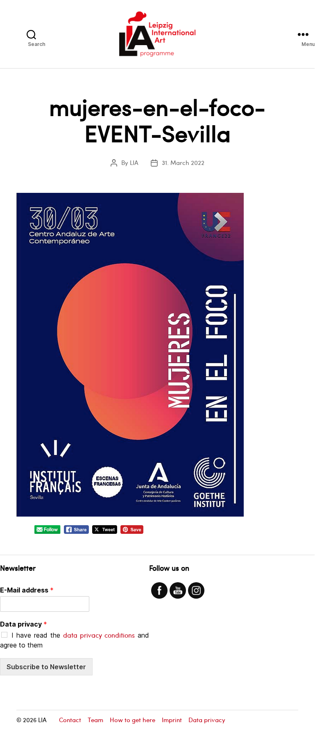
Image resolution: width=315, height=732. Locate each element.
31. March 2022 (183, 162)
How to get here (132, 720)
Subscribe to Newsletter (46, 667)
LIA (134, 162)
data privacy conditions (99, 635)
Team (95, 720)
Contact (70, 720)
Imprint (172, 720)
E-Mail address (27, 590)
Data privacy (23, 624)
